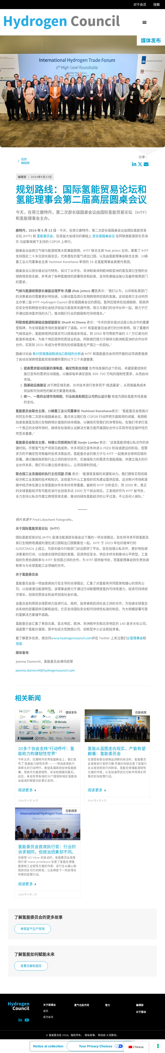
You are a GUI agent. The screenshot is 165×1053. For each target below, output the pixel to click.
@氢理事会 (135, 638)
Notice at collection (48, 1046)
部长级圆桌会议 (103, 236)
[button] (144, 22)
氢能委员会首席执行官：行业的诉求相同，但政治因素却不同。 (47, 849)
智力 (107, 1005)
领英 (19, 644)
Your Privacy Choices (95, 1046)
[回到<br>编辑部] (18, 161)
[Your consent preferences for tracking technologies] (158, 1046)
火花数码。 (112, 1035)
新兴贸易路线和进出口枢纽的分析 (57, 354)
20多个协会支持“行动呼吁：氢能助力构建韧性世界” (46, 751)
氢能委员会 (45, 236)
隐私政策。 (91, 1035)
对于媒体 (141, 1011)
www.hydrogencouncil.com (71, 638)
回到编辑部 (25, 161)
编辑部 (140, 1005)
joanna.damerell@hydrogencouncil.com (45, 670)
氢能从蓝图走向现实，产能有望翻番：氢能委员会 (116, 751)
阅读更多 (26, 790)
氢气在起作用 (81, 1005)
